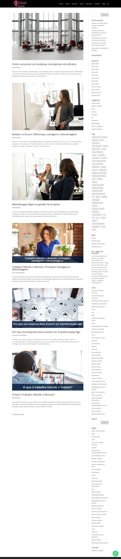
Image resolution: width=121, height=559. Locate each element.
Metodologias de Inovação (100, 326)
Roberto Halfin (96, 364)
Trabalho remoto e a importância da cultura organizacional (99, 33)
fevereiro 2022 (96, 87)
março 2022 (95, 84)
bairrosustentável (97, 146)
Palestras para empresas (99, 304)
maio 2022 (95, 81)
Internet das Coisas (97, 191)
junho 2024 (95, 69)
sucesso (103, 218)
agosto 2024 (95, 63)
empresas (95, 170)
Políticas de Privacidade (99, 384)
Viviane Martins (96, 370)
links (93, 312)
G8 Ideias (99, 179)
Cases (81, 4)
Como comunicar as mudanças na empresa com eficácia (44, 64)
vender (94, 230)
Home (61, 4)
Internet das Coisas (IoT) (98, 194)
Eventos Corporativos (98, 307)
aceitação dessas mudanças (99, 137)
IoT (92, 117)
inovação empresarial (98, 185)
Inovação (15, 335)
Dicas (14, 272)
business (105, 146)
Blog (103, 4)
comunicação (95, 158)
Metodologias (16, 67)
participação (95, 212)
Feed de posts (96, 241)
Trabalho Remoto (97, 129)
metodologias (95, 200)
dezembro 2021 (96, 92)
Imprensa (89, 4)
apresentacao (96, 143)
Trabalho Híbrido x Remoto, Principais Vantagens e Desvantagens (41, 268)
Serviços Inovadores (98, 329)
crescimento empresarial (98, 161)
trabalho (94, 220)
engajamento (102, 170)
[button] (115, 553)
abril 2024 (95, 75)
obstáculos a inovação (98, 209)
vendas (103, 227)
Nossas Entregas (97, 372)
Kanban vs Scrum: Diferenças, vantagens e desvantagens (44, 134)
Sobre (67, 4)
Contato (97, 4)
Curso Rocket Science (98, 338)
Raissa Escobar (96, 367)
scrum (97, 218)
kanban (98, 197)
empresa (103, 167)
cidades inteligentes (97, 152)
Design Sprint (96, 103)
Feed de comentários (98, 244)
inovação (94, 182)
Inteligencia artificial (97, 188)
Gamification (95, 375)
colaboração (101, 155)
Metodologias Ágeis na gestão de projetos (36, 204)
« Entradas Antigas (18, 414)
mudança (94, 206)
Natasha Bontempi (97, 358)
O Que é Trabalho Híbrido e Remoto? (33, 394)
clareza (94, 155)
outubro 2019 (96, 95)
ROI (93, 218)
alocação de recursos (98, 140)
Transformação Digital (98, 224)
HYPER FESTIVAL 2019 (98, 414)
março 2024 (95, 78)
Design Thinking (97, 106)
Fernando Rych (96, 352)
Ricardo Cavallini (97, 361)
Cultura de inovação (97, 164)
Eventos (94, 112)
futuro (93, 179)
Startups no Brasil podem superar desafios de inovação (100, 25)
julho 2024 (95, 66)
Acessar (94, 238)
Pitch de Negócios (97, 126)
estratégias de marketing (98, 176)
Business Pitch (96, 149)
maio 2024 (95, 72)
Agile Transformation (98, 392)
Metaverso (95, 120)
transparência (96, 227)
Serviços (74, 4)
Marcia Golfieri (96, 355)
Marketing (104, 197)
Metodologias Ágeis (97, 203)
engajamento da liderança (99, 173)
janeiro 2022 (95, 90)
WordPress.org (96, 247)
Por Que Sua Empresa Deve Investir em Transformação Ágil (46, 332)
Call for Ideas (96, 343)
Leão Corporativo (97, 395)
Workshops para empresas (100, 301)
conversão (104, 158)
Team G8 (94, 349)
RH (104, 215)
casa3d (103, 149)
